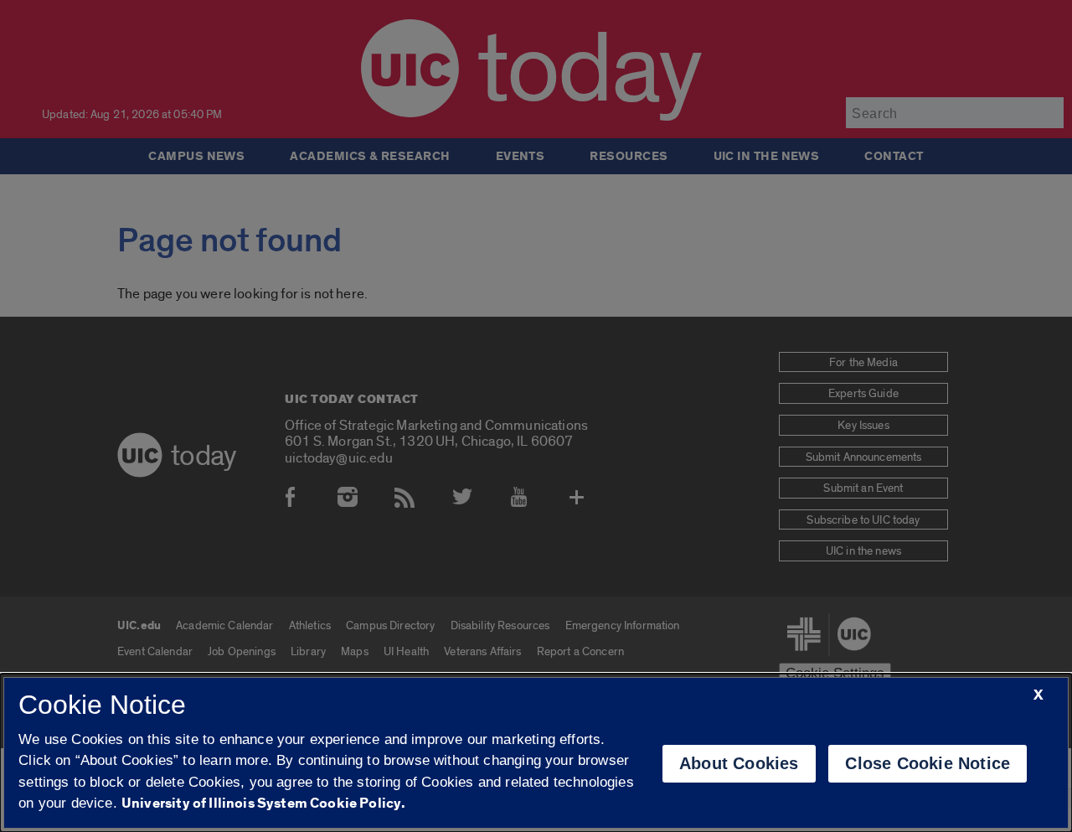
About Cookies (739, 763)
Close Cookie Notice (927, 763)
